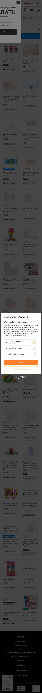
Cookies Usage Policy (21, 327)
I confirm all (21, 362)
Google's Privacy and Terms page (15, 335)
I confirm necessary (21, 369)
